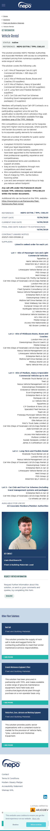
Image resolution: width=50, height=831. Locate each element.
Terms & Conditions (10, 778)
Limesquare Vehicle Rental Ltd (32, 269)
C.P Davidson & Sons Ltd (34, 406)
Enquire (9, 596)
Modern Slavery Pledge (12, 782)
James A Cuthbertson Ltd (34, 443)
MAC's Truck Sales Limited (34, 423)
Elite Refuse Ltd (39, 420)
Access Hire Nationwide (35, 323)
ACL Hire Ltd (40, 317)
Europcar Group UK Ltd (35, 306)
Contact (5, 774)
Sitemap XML (8, 790)
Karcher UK (41, 431)
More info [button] (36, 819)
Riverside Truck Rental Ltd (34, 378)
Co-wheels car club (37, 498)
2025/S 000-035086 (11, 237)
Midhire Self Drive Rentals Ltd (32, 300)
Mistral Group (40, 320)
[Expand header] (3, 5)
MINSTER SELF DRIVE (35, 264)
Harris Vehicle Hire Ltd (36, 261)
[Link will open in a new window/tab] (45, 796)
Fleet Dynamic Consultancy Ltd (32, 289)
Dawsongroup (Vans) (36, 297)
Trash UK (42, 412)
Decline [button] (15, 825)
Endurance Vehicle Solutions (33, 314)
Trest (44, 381)
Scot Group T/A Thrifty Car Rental (30, 278)
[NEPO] (25, 5)
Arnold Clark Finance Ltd (34, 286)
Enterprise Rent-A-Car (36, 295)
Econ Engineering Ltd (36, 392)
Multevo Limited (38, 437)
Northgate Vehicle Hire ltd (34, 309)
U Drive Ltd (41, 267)
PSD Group (41, 272)
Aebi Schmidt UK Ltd (36, 429)
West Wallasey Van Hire (35, 303)
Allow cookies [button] (36, 825)
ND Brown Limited (37, 325)
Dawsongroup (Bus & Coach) (32, 342)
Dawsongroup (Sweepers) (34, 387)
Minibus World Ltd (37, 362)
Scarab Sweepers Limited (34, 440)
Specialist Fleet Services (35, 409)
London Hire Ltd (38, 283)
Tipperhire (41, 258)
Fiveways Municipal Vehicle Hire (31, 415)
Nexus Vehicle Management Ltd (31, 292)
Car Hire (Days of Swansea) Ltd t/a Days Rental (24, 281)
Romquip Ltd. (39, 398)
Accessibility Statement (12, 786)
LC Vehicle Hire (39, 311)
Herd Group (40, 275)
